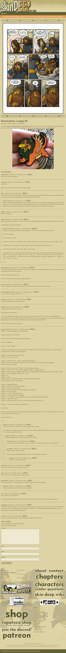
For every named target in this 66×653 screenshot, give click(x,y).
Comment (4, 528)
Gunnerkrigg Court (39, 621)
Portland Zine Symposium (9, 572)
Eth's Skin (36, 619)
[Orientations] (9, 589)
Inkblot (38, 651)
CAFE (2, 576)
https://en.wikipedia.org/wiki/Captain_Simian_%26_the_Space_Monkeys (27, 454)
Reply (30, 174)
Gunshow (36, 623)
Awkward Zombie (39, 612)
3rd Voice (36, 610)
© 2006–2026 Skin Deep (8, 651)
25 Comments (21, 123)
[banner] (33, 6)
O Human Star (38, 630)
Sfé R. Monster (57, 645)
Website (3, 557)
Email (3, 551)
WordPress (28, 651)
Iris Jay (57, 646)
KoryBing (14, 123)
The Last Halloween (39, 632)
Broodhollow (37, 616)
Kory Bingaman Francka (33, 643)
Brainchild (36, 614)
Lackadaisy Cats (38, 628)
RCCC (2, 569)
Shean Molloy (46, 646)
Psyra (2, 284)
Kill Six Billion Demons (40, 626)
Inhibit (35, 625)
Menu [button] (5, 13)
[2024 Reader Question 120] (16, 601)
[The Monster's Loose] (24, 589)
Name (3, 546)
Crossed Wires (38, 617)
